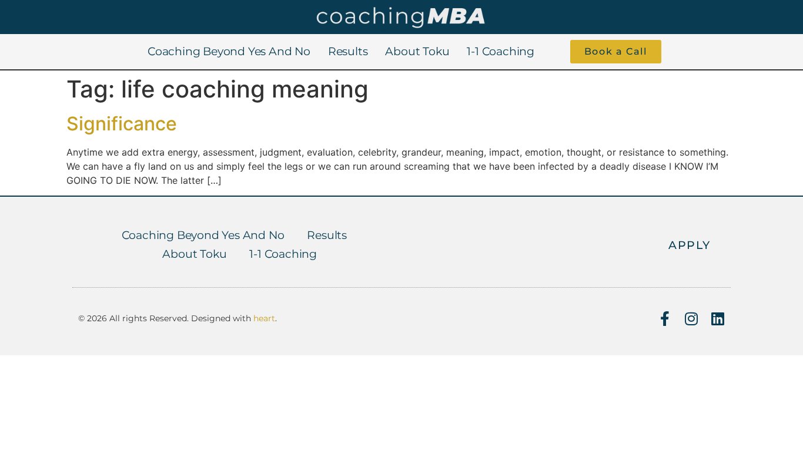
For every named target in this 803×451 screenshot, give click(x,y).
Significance (121, 123)
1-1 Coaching (500, 51)
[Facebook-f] (664, 318)
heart (264, 318)
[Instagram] (691, 318)
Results (348, 51)
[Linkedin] (717, 318)
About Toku (417, 51)
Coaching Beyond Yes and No (229, 51)
